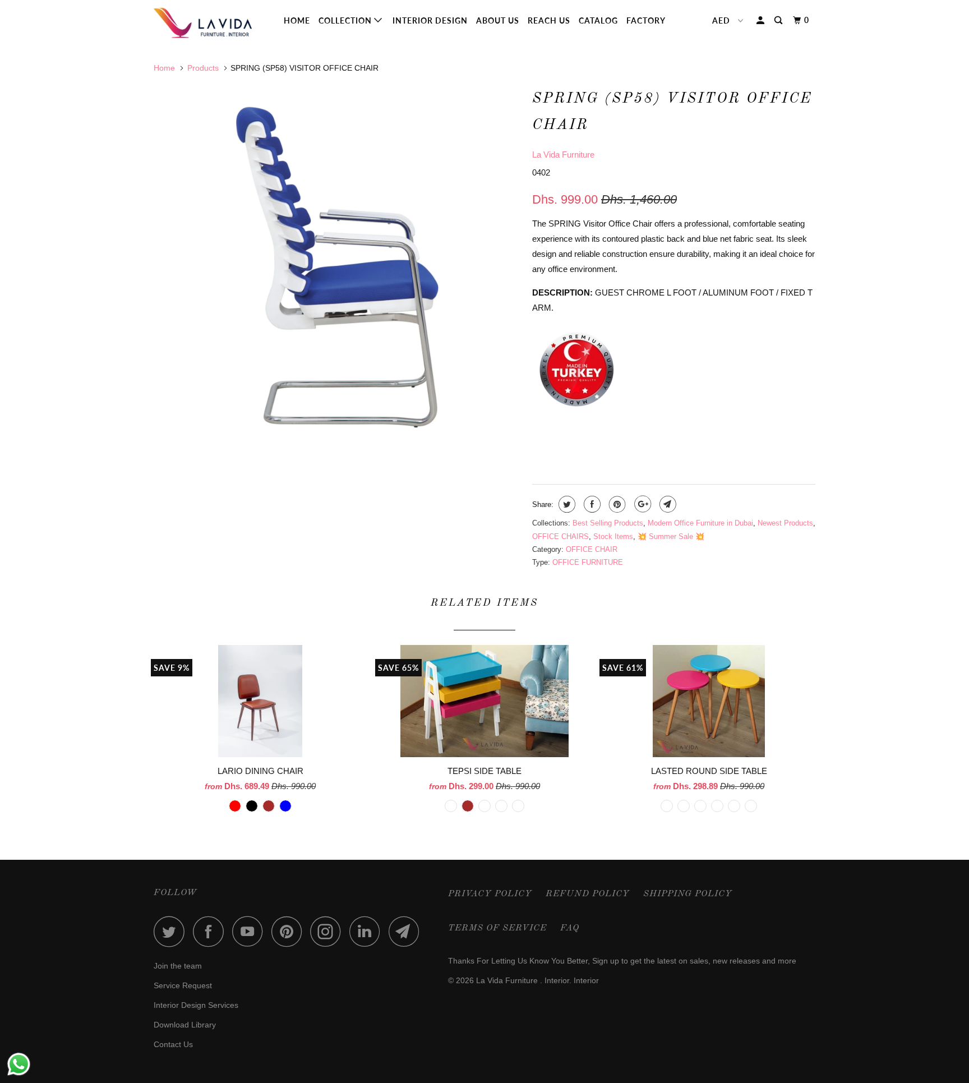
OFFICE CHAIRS (560, 536)
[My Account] (761, 20)
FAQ (569, 928)
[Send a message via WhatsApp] (19, 1064)
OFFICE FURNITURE (587, 562)
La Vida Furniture (563, 154)
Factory (646, 20)
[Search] (779, 20)
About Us (497, 20)
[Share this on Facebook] (591, 504)
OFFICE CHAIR (591, 549)
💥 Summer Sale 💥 (671, 536)
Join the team (178, 965)
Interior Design (430, 20)
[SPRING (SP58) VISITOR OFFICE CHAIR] (337, 267)
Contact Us (173, 1044)
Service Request (183, 985)
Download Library (185, 1024)
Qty (539, 434)
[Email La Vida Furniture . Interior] (407, 931)
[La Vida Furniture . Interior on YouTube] (250, 931)
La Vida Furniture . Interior (522, 980)
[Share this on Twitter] (565, 504)
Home (297, 20)
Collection (346, 20)
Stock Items (613, 536)
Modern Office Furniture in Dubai (700, 523)
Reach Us (549, 20)
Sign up (605, 960)
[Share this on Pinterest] (616, 504)
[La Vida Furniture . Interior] (211, 23)
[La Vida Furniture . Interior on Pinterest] (289, 931)
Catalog (598, 20)
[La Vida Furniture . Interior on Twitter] (172, 931)
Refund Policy (588, 894)
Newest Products (785, 523)
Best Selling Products (608, 523)
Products (203, 67)
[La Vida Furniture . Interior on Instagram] (328, 931)
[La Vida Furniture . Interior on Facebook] (211, 931)
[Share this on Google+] (641, 504)
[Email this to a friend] (666, 504)
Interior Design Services (196, 1005)
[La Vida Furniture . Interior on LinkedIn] (367, 931)
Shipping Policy (687, 894)
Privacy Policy (490, 894)
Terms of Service (497, 928)
